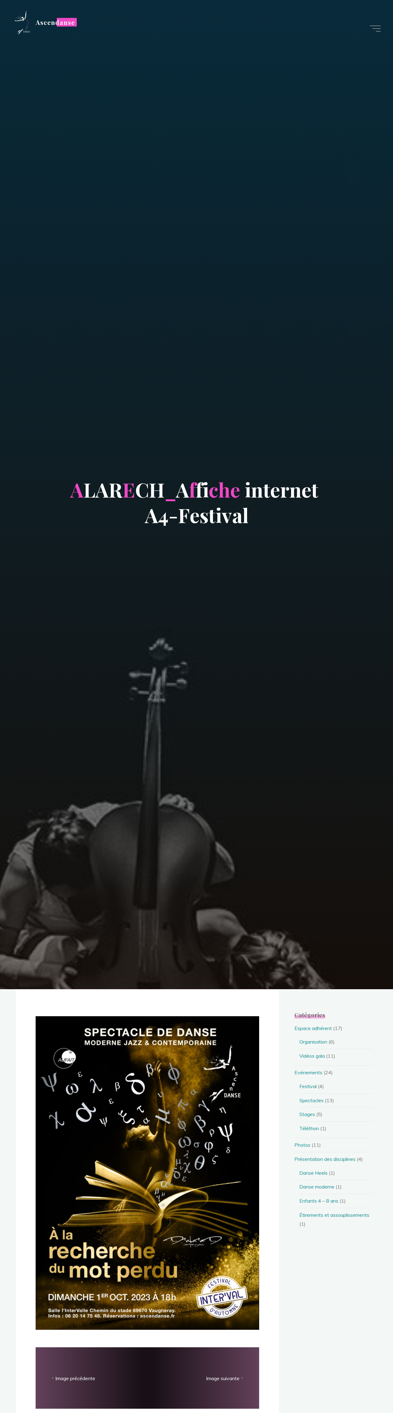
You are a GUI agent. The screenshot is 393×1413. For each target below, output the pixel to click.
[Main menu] (375, 28)
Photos (302, 1145)
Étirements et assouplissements (334, 1215)
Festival (308, 1086)
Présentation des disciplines (325, 1159)
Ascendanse (55, 22)
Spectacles (311, 1100)
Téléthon (309, 1128)
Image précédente (75, 1378)
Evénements (308, 1072)
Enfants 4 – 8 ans (318, 1201)
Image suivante (222, 1378)
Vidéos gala (312, 1056)
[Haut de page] (369, 1389)
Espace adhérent (313, 1028)
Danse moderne (316, 1187)
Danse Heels (313, 1173)
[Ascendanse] (21, 22)
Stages (307, 1114)
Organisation (313, 1042)
